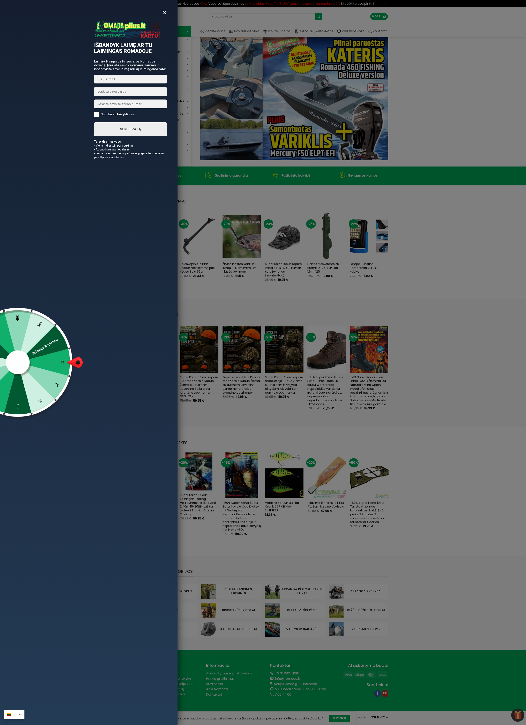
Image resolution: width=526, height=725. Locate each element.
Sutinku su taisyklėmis (117, 114)
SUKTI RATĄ (130, 129)
